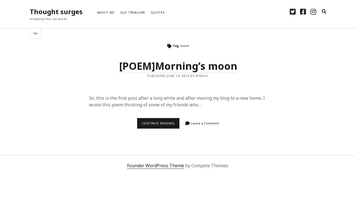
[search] (324, 12)
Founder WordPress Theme (155, 165)
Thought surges (56, 11)
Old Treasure (132, 12)
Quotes (158, 12)
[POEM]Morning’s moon (178, 66)
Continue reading (160, 125)
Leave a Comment (205, 123)
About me (106, 12)
